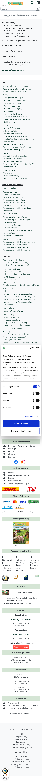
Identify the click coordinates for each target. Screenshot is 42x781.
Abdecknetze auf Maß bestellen (16, 119)
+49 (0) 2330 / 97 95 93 (21, 634)
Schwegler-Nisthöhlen (12, 339)
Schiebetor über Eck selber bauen (17, 274)
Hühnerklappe (9, 111)
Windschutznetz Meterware (15, 202)
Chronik (11, 454)
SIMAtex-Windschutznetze (14, 205)
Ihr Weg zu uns (14, 449)
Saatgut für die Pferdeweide (15, 156)
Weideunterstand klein (13, 144)
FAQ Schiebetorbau (11, 277)
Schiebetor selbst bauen (13, 271)
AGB (21, 734)
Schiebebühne (9, 304)
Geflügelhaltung (10, 122)
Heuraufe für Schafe (11, 128)
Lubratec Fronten (10, 213)
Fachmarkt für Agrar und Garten (21, 446)
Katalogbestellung (21, 519)
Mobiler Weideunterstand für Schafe (18, 139)
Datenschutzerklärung (21, 745)
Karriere (11, 457)
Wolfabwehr (8, 141)
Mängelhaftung (21, 736)
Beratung (12, 478)
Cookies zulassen (21, 424)
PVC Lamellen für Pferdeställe (15, 247)
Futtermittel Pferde (11, 167)
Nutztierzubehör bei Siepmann (15, 86)
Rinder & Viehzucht (11, 170)
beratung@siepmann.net (13, 70)
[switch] (36, 393)
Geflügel (6, 95)
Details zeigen (29, 416)
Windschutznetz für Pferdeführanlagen (19, 242)
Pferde (5, 153)
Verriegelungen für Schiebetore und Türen (21, 285)
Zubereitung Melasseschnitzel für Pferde (20, 164)
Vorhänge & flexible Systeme (15, 217)
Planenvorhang (9, 222)
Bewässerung (8, 314)
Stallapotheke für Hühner (14, 103)
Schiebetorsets (9, 279)
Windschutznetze (10, 192)
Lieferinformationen (21, 759)
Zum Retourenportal (26, 592)
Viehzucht (7, 173)
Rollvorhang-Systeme (12, 225)
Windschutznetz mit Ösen (14, 197)
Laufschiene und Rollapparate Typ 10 (19, 294)
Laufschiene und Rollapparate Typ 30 (19, 296)
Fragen (11, 472)
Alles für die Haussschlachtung (15, 262)
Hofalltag (6, 331)
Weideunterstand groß (13, 150)
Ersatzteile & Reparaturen (19, 475)
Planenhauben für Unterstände (16, 91)
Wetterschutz (8, 308)
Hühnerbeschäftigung (12, 108)
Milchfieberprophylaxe (12, 175)
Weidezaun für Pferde (12, 161)
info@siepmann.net (25, 643)
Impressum (21, 742)
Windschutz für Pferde (12, 158)
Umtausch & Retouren (21, 762)
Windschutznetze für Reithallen (16, 250)
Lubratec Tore (9, 233)
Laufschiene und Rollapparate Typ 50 (19, 302)
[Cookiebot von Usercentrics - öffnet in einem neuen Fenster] (29, 348)
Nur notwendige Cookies (21, 431)
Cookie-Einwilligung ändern (21, 747)
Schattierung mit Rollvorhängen (16, 219)
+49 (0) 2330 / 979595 (22, 619)
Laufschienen (9, 282)
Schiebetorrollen (10, 291)
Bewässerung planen (12, 320)
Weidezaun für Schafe (12, 133)
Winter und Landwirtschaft (14, 260)
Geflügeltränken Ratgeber (14, 98)
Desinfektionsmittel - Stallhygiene (17, 89)
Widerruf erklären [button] (21, 647)
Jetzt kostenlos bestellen (21, 546)
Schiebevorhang (10, 227)
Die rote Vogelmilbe (11, 106)
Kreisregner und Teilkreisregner (16, 325)
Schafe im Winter (10, 131)
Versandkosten (14, 480)
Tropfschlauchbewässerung (15, 322)
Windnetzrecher (9, 188)
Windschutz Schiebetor (13, 235)
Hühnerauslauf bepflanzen (14, 100)
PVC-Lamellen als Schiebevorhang (17, 230)
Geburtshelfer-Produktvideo (15, 178)
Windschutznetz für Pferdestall (16, 244)
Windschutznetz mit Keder (14, 200)
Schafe (5, 125)
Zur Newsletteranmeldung (21, 713)
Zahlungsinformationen (21, 764)
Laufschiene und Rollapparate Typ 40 (19, 299)
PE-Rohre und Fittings (12, 328)
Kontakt (11, 451)
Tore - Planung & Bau (11, 269)
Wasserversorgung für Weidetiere (17, 147)
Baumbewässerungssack (13, 317)
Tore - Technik (8, 288)
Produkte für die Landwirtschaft (16, 265)
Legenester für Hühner (13, 114)
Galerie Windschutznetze (13, 194)
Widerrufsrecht (21, 739)
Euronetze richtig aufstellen (15, 116)
